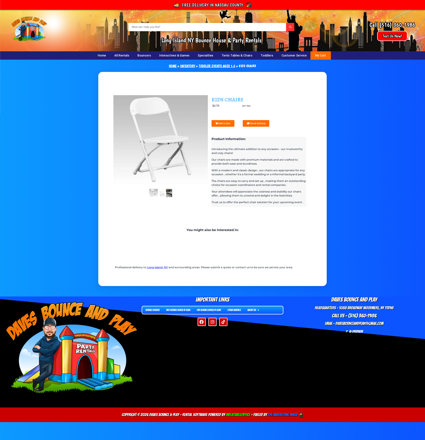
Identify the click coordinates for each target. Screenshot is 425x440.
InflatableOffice (238, 414)
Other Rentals (234, 310)
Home (102, 55)
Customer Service (294, 55)
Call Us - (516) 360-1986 (354, 315)
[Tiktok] (223, 322)
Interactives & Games (174, 55)
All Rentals (121, 55)
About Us (251, 310)
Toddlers (267, 55)
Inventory (187, 66)
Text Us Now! (392, 36)
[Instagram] (212, 322)
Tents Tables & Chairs (237, 55)
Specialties (205, 55)
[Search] (290, 27)
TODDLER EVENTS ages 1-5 (217, 66)
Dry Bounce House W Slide (209, 310)
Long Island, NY (157, 267)
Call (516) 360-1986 (392, 24)
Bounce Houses (152, 310)
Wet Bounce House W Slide (178, 310)
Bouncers (144, 55)
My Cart (320, 55)
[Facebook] (202, 322)
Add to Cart (224, 123)
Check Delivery (257, 123)
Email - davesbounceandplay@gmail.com (354, 323)
